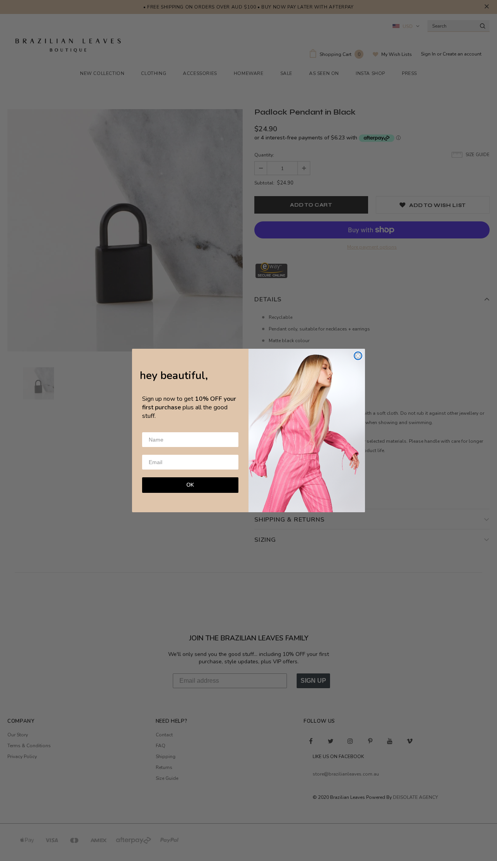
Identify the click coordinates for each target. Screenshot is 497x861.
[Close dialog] (358, 356)
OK (190, 485)
